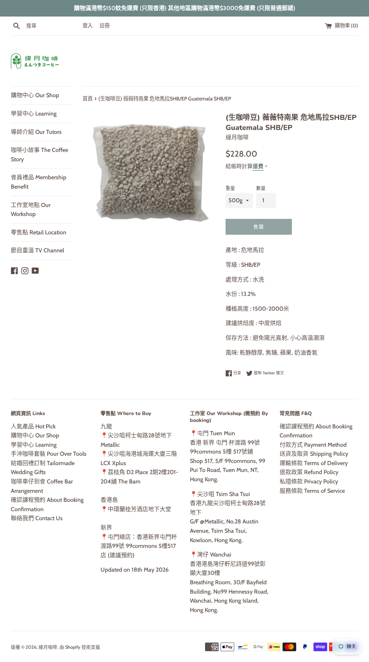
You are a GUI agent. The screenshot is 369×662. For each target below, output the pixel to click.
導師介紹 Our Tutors (36, 132)
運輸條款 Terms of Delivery (314, 463)
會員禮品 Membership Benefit (38, 182)
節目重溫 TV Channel (37, 250)
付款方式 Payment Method (313, 444)
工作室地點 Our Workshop (30, 210)
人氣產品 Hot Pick (33, 426)
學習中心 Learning (34, 113)
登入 (88, 25)
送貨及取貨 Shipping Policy (314, 453)
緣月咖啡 (48, 647)
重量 (230, 188)
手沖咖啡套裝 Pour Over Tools (48, 453)
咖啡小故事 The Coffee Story (39, 155)
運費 (258, 166)
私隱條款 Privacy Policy (309, 481)
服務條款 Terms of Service (312, 490)
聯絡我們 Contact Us (37, 518)
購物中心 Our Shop (35, 95)
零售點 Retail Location (38, 232)
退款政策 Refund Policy (309, 472)
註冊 (104, 25)
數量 (261, 188)
